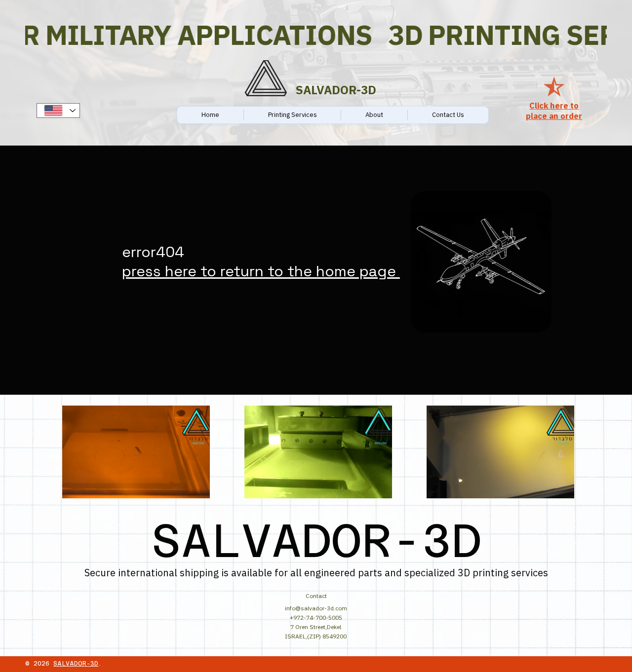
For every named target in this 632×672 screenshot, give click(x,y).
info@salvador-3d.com (316, 608)
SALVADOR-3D (75, 663)
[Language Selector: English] (58, 110)
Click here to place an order (554, 110)
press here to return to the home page (261, 271)
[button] (192, 486)
